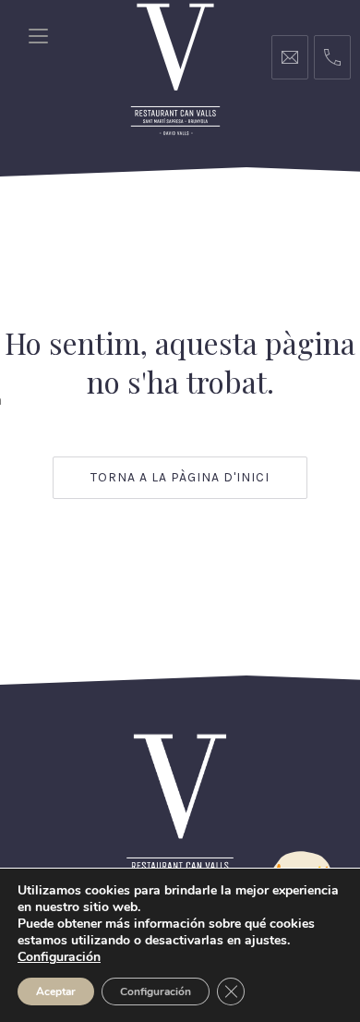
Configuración (155, 991)
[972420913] (332, 57)
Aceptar (56, 991)
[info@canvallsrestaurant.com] (289, 57)
